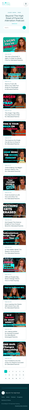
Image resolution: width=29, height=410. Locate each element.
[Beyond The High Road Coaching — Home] (6, 3)
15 (12, 378)
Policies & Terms (6, 400)
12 (23, 375)
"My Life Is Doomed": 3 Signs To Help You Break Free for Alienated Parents (14, 58)
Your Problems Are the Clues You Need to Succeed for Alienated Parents (14, 362)
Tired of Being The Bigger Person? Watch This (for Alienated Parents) (13, 169)
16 (16, 378)
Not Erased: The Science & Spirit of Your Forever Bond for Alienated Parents (14, 224)
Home (3, 397)
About (8, 397)
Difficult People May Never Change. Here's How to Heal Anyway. (12, 278)
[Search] (24, 27)
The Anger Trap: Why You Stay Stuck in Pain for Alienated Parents (12, 114)
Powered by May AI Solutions (21, 405)
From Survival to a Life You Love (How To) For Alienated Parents (12, 196)
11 (19, 375)
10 (16, 375)
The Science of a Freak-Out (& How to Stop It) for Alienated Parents (13, 142)
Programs (19, 397)
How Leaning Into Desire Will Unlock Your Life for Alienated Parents (13, 306)
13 (5, 378)
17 (19, 378)
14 (9, 378)
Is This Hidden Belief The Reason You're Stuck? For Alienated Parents (13, 251)
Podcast (13, 397)
